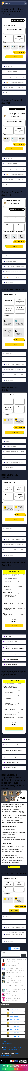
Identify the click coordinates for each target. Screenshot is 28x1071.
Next (17, 948)
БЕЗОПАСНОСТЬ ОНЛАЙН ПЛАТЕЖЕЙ (12, 1047)
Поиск (3, 952)
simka (7, 3)
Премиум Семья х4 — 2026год (13, 101)
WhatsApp (9, 1069)
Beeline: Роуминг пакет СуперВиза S (13, 563)
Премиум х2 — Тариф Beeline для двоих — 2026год (12, 12)
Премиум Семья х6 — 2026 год (13, 193)
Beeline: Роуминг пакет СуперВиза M (13, 673)
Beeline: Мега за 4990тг (9, 476)
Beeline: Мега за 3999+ (14, 873)
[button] (14, 66)
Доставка (5, 1041)
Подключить (14, 56)
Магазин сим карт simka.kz (10, 1040)
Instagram (20, 1069)
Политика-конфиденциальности (11, 1049)
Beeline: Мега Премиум (13, 289)
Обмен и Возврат (7, 1043)
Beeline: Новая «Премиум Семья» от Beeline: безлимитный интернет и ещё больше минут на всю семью (13, 781)
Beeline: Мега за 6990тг (9, 388)
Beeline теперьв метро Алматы (15, 972)
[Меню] (25, 3)
